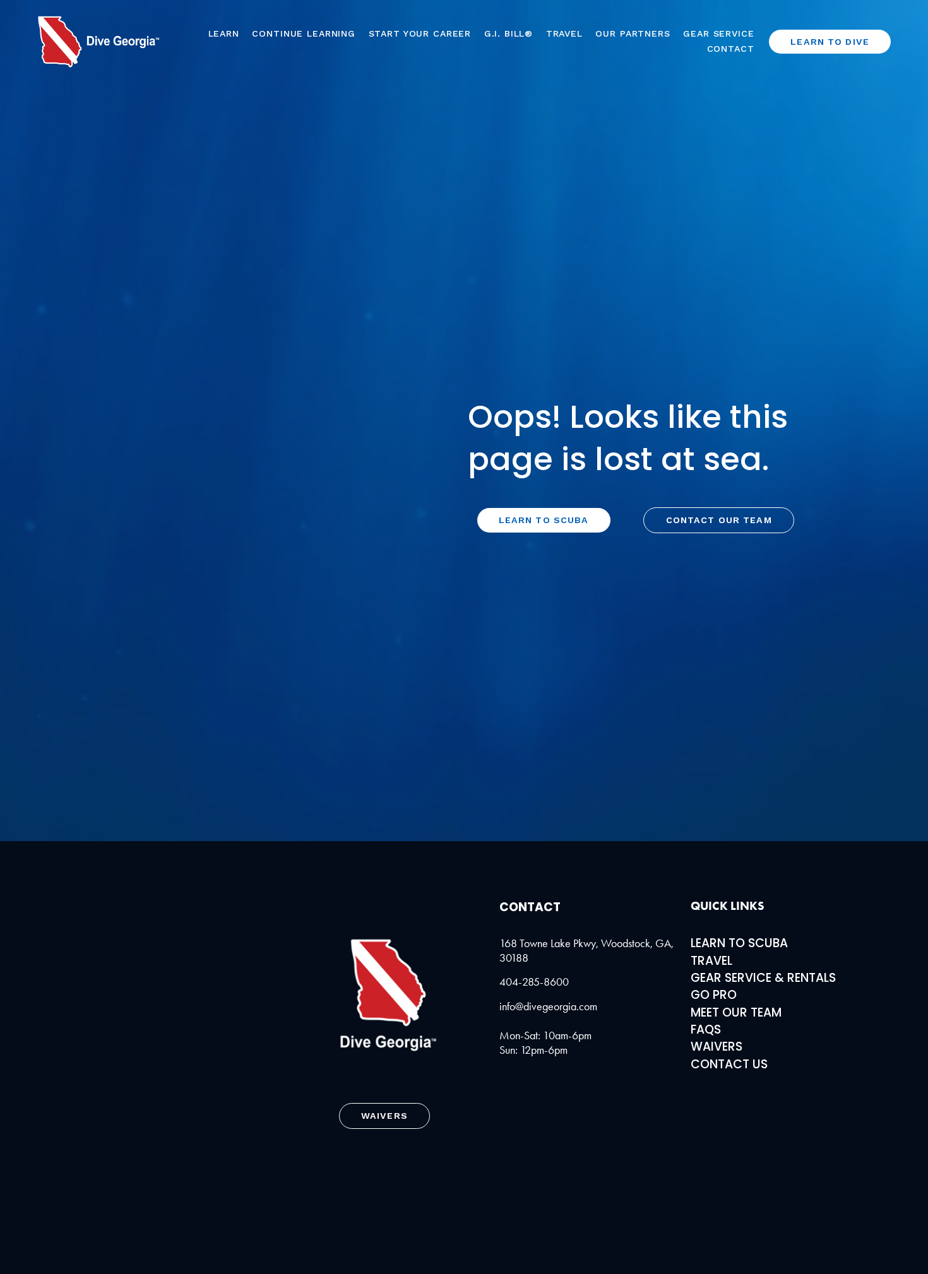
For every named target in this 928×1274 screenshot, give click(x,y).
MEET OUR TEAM (736, 1012)
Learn (223, 33)
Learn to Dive (829, 42)
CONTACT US (729, 1064)
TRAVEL (711, 960)
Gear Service (718, 33)
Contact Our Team (719, 520)
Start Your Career (420, 33)
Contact (730, 49)
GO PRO (714, 994)
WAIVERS (716, 1046)
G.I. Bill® (508, 33)
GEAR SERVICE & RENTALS (763, 977)
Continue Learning (303, 33)
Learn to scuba (544, 520)
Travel (564, 33)
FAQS (706, 1029)
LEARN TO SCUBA (739, 943)
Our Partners (632, 33)
